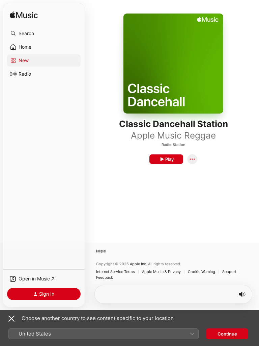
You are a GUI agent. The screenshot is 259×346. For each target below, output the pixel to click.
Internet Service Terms (115, 272)
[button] (43, 33)
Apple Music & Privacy (161, 272)
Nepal (101, 251)
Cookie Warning (201, 272)
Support (229, 272)
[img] (24, 15)
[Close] (11, 319)
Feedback (104, 277)
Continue (227, 334)
